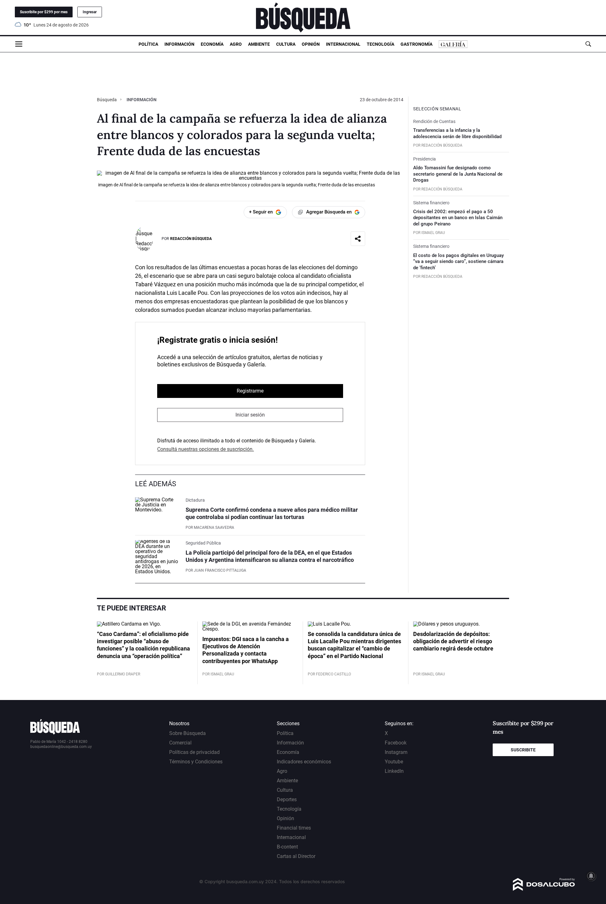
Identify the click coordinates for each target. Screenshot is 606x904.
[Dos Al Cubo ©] (544, 889)
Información (179, 44)
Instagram (396, 752)
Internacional (343, 44)
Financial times (294, 828)
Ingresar (90, 12)
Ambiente (259, 44)
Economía (212, 44)
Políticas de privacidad (194, 752)
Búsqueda (107, 99)
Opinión (311, 44)
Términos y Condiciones (196, 762)
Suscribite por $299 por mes (44, 12)
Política (148, 44)
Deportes (287, 799)
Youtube (394, 762)
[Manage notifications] (591, 876)
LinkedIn (394, 771)
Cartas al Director (296, 856)
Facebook (396, 743)
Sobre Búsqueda (187, 733)
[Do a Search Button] (588, 44)
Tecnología (380, 44)
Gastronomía (416, 44)
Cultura (285, 44)
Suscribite (523, 749)
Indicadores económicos (304, 762)
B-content (287, 847)
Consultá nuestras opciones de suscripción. (205, 449)
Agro (236, 44)
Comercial (180, 743)
